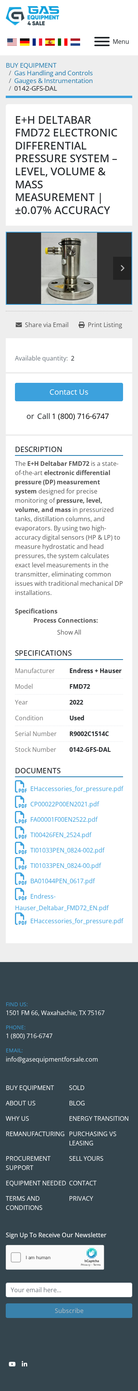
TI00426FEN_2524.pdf (60, 835)
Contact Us (69, 392)
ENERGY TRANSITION (99, 1118)
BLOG (77, 1103)
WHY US (17, 1118)
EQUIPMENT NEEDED (36, 1183)
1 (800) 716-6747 (80, 416)
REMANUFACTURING (35, 1134)
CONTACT (83, 1183)
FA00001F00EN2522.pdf (63, 819)
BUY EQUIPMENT (30, 1088)
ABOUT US (21, 1103)
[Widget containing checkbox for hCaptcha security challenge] (55, 1257)
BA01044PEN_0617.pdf (62, 881)
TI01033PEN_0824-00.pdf (65, 865)
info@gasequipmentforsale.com (52, 1059)
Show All (69, 632)
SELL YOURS (86, 1158)
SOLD (77, 1088)
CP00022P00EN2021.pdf (64, 804)
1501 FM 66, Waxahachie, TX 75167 (55, 1013)
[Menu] (102, 41)
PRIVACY (81, 1198)
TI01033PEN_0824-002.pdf (67, 850)
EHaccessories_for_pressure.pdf (76, 788)
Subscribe (69, 1310)
